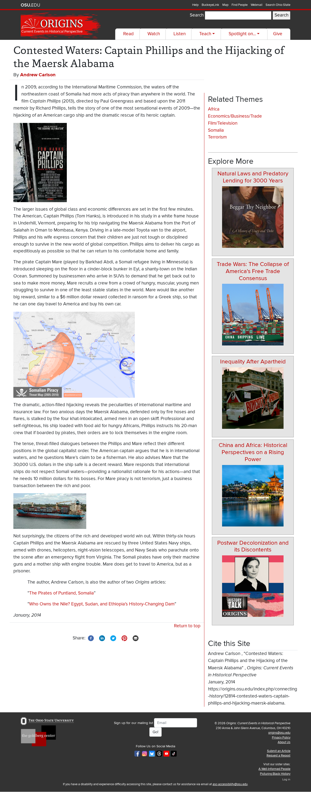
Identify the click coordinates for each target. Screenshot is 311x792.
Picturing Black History (275, 774)
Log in (286, 779)
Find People (240, 5)
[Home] (61, 25)
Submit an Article (278, 751)
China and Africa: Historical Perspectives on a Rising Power (253, 452)
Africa (213, 109)
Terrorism (217, 137)
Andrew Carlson (38, 75)
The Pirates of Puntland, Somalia (61, 593)
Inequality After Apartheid (253, 361)
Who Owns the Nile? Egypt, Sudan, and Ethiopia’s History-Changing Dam (101, 604)
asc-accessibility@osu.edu (230, 784)
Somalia (216, 130)
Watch (153, 34)
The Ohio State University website (30, 5)
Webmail (256, 5)
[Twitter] (113, 638)
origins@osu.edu (279, 733)
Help (195, 5)
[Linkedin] (102, 638)
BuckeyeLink (210, 5)
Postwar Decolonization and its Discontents (253, 546)
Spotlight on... (242, 34)
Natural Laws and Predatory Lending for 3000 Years (252, 177)
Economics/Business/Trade (235, 116)
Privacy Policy (281, 738)
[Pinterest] (124, 638)
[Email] (135, 638)
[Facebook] (90, 638)
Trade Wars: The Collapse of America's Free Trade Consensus (253, 271)
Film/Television (222, 123)
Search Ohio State (278, 5)
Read (128, 34)
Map (225, 5)
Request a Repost (278, 756)
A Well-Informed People (274, 769)
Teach (205, 34)
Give (277, 34)
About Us (284, 742)
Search (197, 15)
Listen (179, 34)
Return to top (187, 626)
